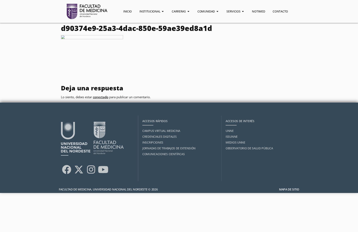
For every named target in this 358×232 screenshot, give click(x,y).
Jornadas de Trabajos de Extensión (169, 148)
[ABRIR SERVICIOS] (242, 11)
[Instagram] (91, 169)
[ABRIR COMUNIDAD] (217, 11)
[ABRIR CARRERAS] (188, 11)
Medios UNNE (235, 142)
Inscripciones (152, 142)
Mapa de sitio (289, 189)
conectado (100, 97)
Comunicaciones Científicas (163, 154)
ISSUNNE (232, 137)
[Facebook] (66, 169)
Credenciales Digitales (159, 137)
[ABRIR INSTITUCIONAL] (162, 11)
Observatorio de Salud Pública (249, 148)
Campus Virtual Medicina (161, 131)
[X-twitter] (78, 169)
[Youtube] (103, 169)
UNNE (230, 131)
